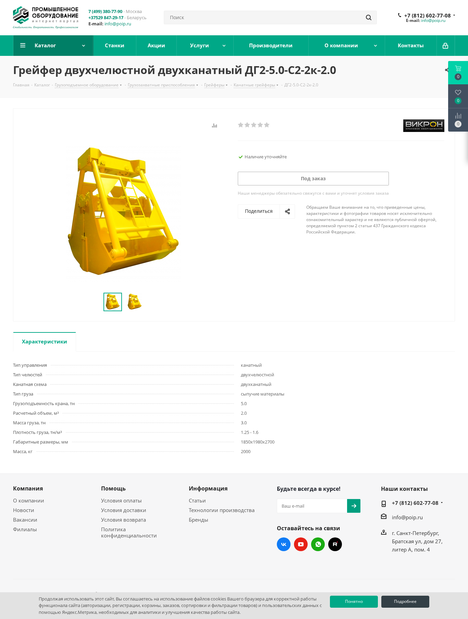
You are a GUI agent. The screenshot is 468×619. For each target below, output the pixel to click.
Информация (208, 488)
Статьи (197, 500)
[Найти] (368, 17)
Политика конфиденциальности (129, 532)
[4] (260, 125)
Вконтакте (284, 544)
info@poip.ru (117, 24)
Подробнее (405, 601)
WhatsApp (318, 544)
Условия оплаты (121, 500)
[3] (254, 125)
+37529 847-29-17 (105, 17)
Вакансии (25, 519)
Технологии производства (222, 510)
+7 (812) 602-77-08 (427, 15)
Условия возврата (123, 519)
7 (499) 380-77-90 (105, 11)
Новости (23, 510)
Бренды (198, 519)
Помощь (113, 488)
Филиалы (25, 529)
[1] (241, 125)
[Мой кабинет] (446, 45)
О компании (28, 500)
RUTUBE (335, 544)
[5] (267, 125)
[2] (247, 125)
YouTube (301, 544)
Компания (28, 488)
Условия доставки (123, 510)
